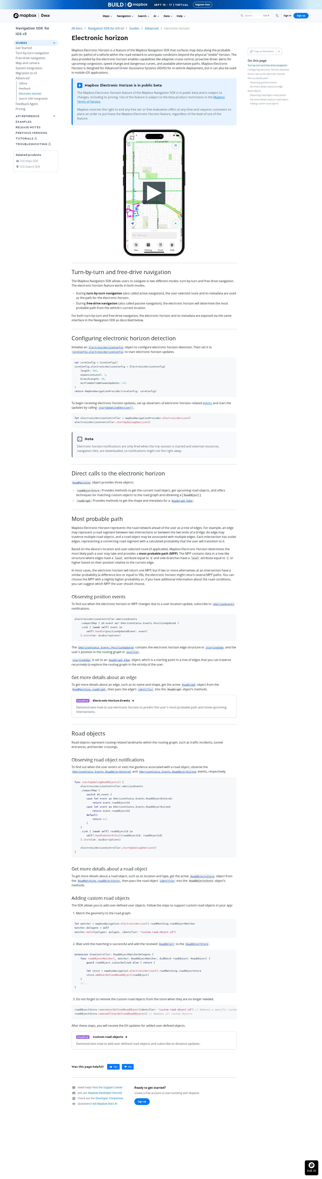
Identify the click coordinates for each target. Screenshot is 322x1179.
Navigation (124, 16)
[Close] (318, 4)
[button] (277, 16)
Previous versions (31, 132)
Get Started (24, 48)
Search (142, 16)
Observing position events (263, 82)
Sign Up (142, 1101)
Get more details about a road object (269, 99)
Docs (45, 15)
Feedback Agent (27, 104)
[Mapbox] (24, 15)
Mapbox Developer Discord (105, 1093)
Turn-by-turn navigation (32, 53)
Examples (23, 121)
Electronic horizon (30, 93)
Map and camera (27, 63)
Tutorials (31, 138)
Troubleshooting (36, 144)
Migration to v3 (26, 73)
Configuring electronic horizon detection (268, 69)
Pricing (20, 109)
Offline (23, 83)
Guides (21, 42)
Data (167, 16)
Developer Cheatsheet (109, 1098)
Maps (106, 16)
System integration (29, 68)
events (207, 403)
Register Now (202, 4)
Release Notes (28, 127)
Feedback (25, 88)
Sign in (287, 15)
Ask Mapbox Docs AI (104, 1103)
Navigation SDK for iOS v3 (32, 31)
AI (155, 16)
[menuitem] (277, 16)
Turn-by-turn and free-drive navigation (267, 65)
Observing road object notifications (268, 95)
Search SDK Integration (33, 98)
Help (180, 16)
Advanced (22, 78)
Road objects (254, 90)
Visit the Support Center (108, 1087)
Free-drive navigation (30, 58)
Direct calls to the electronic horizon (266, 74)
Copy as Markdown (264, 51)
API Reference (27, 116)
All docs (77, 28)
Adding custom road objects (264, 103)
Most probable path (258, 78)
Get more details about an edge (266, 86)
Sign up (301, 15)
